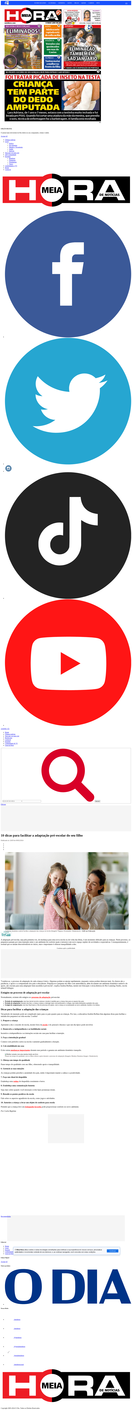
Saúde (11, 149)
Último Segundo (40, 3)
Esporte (7, 1250)
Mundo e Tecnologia (16, 147)
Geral (7, 142)
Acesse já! (4, 136)
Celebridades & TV (11, 743)
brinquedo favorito (33, 1107)
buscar (97, 801)
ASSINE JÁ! (5, 729)
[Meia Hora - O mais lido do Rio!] (66, 208)
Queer (83, 3)
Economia (52, 3)
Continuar (112, 1251)
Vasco (11, 164)
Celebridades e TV (11, 166)
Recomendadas (6, 1216)
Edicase (3, 804)
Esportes (61, 3)
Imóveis (11, 151)
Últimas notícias (10, 140)
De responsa (13, 145)
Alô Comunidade (10, 155)
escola (45, 1025)
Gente (69, 3)
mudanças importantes (20, 1050)
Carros (91, 3)
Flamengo (12, 160)
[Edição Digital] (53, 125)
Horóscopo (8, 738)
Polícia (11, 143)
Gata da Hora (9, 745)
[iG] (6, 4)
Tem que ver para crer (12, 153)
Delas (76, 3)
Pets (98, 3)
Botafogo (12, 158)
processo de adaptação (41, 997)
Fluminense (13, 162)
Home (7, 168)
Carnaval (8, 169)
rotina (16, 1081)
